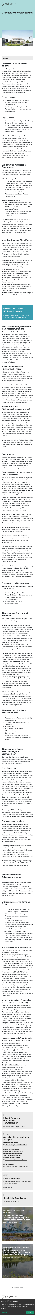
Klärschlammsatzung (25, 803)
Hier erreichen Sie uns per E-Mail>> (14, 1127)
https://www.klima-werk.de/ (11, 1257)
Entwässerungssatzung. (21, 865)
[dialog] (17, 1307)
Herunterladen (7, 1188)
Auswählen (4, 1312)
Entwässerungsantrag (8, 887)
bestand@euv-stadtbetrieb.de (14, 1151)
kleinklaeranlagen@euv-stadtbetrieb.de (17, 1166)
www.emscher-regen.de (10, 1223)
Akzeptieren (30, 1312)
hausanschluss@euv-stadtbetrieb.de (16, 1160)
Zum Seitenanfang (18, 1287)
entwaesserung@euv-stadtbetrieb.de (16, 1145)
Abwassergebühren (20, 233)
